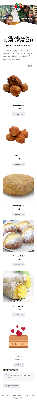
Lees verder (18, 114)
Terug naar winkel (11, 386)
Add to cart (18, 365)
